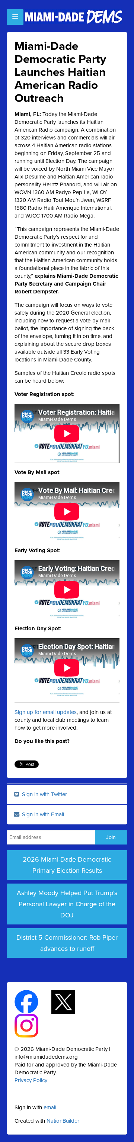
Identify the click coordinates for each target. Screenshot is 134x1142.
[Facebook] (33, 1001)
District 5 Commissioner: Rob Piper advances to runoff (67, 943)
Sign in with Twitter (43, 794)
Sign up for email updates (46, 712)
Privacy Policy (31, 1080)
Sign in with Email (42, 814)
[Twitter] (69, 1001)
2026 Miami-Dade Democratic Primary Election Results (67, 865)
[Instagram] (33, 1025)
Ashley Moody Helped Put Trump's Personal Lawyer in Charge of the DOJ (67, 904)
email (50, 1107)
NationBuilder (63, 1120)
